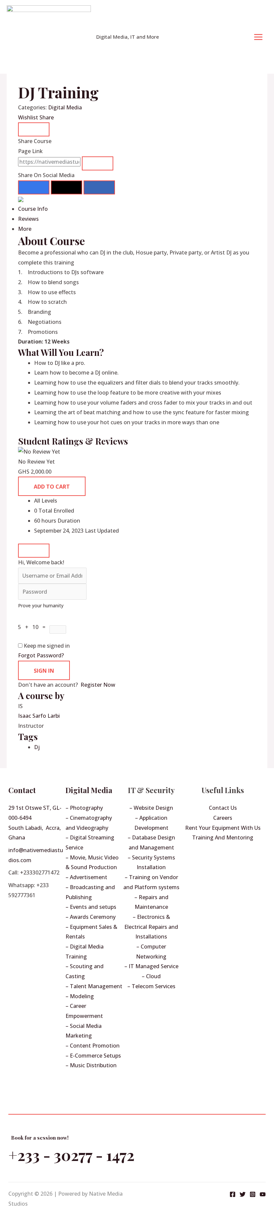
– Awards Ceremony (90, 916)
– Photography (84, 807)
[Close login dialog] (33, 551)
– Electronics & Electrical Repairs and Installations (151, 926)
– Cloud (151, 976)
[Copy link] (97, 163)
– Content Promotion (92, 1045)
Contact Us (223, 807)
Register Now (98, 684)
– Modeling (79, 996)
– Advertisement (86, 877)
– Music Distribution (91, 1065)
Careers (222, 817)
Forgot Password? (41, 655)
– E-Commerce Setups (93, 1055)
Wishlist (28, 117)
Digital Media (65, 107)
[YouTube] (263, 1194)
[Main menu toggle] (258, 37)
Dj (37, 747)
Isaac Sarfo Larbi (39, 715)
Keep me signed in (47, 645)
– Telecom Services (151, 986)
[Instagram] (253, 1194)
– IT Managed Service (151, 966)
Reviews (28, 218)
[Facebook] (233, 1194)
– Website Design (151, 807)
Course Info (33, 208)
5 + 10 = (33, 627)
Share (46, 117)
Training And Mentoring (222, 837)
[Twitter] (243, 1194)
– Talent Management (93, 986)
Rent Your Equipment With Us (223, 827)
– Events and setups (90, 906)
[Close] (33, 129)
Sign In (44, 670)
